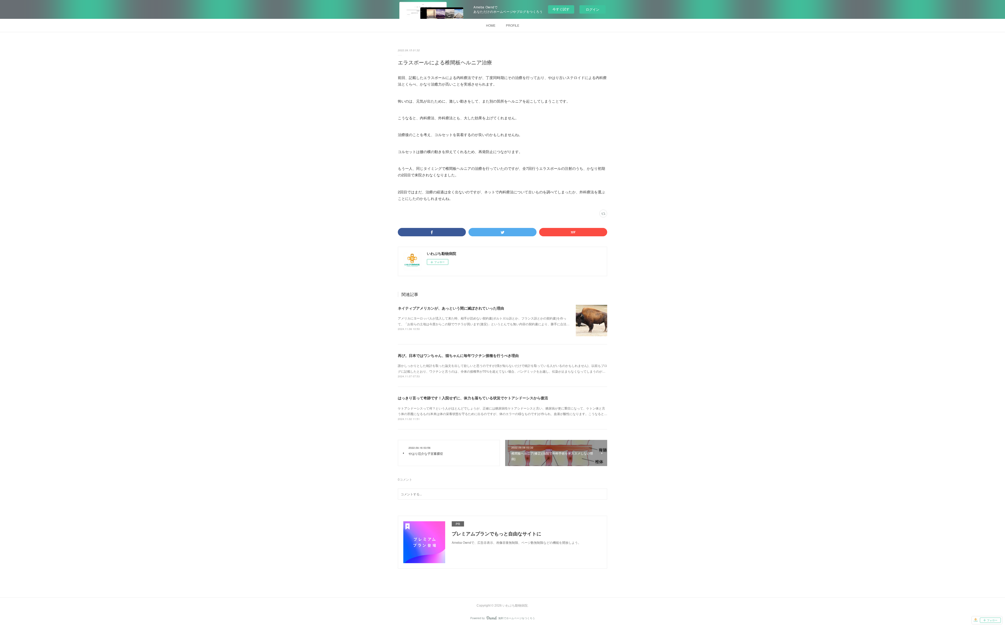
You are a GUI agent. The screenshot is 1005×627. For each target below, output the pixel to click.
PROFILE (512, 25)
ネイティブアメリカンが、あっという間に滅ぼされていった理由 (451, 308)
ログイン (592, 9)
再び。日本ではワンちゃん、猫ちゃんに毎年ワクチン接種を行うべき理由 (458, 355)
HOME (490, 25)
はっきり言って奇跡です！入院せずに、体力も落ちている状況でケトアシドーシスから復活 (473, 397)
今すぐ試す (561, 9)
